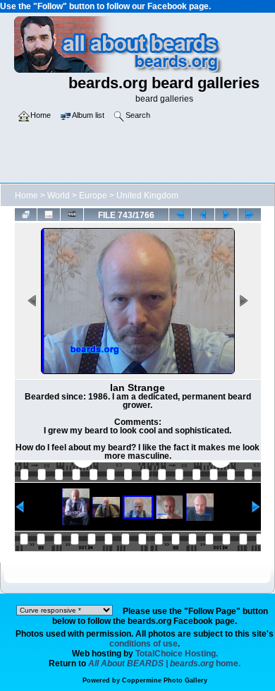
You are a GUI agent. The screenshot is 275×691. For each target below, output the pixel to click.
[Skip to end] (249, 214)
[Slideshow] (72, 214)
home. (164, 663)
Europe (93, 195)
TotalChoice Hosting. (176, 654)
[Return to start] (180, 214)
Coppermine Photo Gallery (164, 680)
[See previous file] (203, 214)
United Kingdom (147, 195)
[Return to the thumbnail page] (26, 214)
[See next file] (226, 214)
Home (26, 195)
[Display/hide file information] (48, 214)
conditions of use (143, 644)
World (58, 195)
